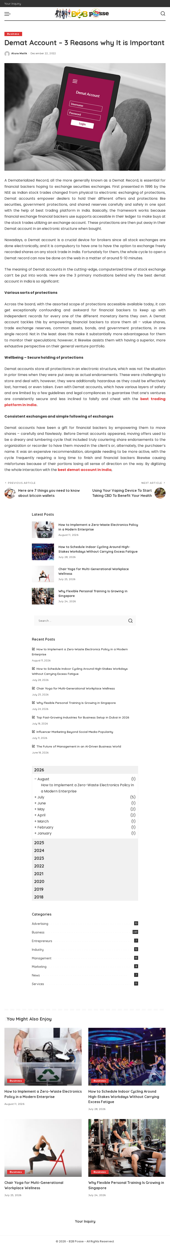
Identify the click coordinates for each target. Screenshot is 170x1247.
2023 (39, 858)
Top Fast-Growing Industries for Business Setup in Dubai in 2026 (83, 717)
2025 (39, 842)
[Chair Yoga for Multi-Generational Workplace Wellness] (43, 574)
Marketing (39, 967)
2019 (38, 889)
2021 (38, 873)
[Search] (163, 13)
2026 (39, 770)
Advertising (40, 924)
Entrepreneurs (42, 941)
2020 (39, 881)
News (36, 975)
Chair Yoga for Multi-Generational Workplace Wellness (76, 688)
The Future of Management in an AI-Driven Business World (79, 746)
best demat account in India (85, 469)
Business (13, 33)
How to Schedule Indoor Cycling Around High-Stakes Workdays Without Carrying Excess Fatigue (123, 1096)
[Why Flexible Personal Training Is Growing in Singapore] (43, 596)
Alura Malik (19, 53)
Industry (38, 950)
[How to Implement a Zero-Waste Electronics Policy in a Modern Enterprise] (43, 529)
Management (41, 958)
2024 (39, 850)
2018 (38, 897)
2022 (39, 866)
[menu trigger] (8, 13)
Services (38, 984)
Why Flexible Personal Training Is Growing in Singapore (76, 703)
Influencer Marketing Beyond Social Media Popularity (75, 732)
